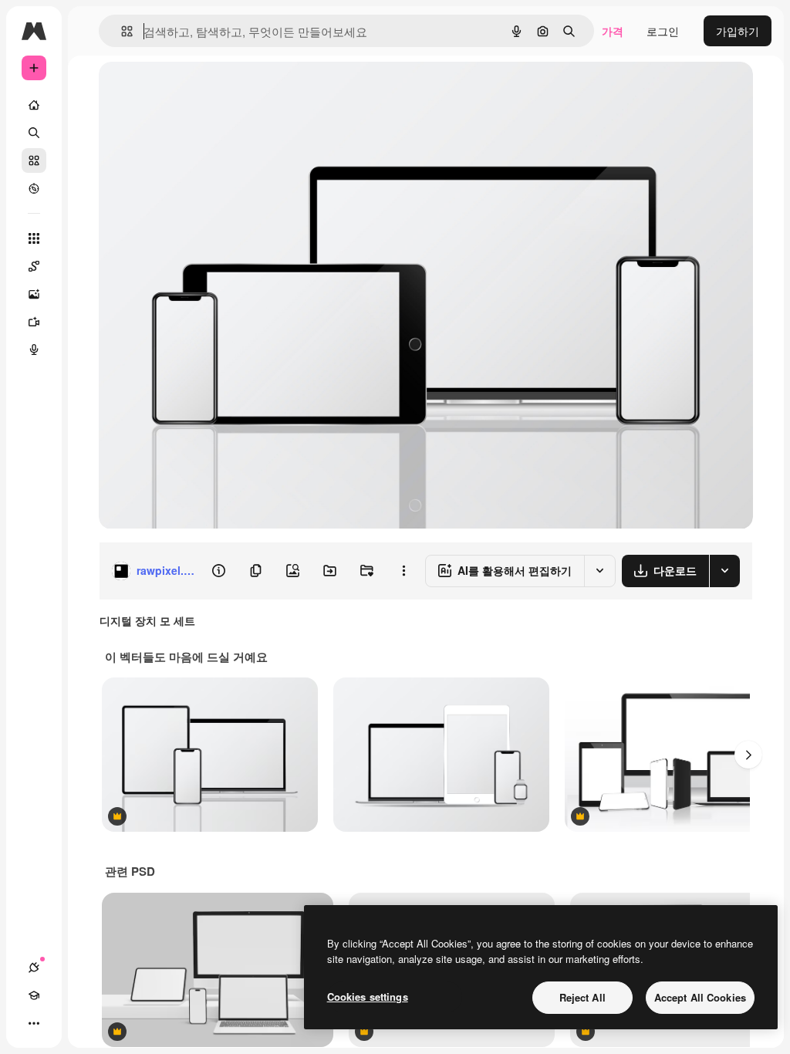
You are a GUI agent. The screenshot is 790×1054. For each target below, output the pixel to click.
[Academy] (34, 995)
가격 (612, 31)
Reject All (582, 997)
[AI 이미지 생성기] (34, 294)
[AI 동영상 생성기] (34, 321)
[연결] (34, 967)
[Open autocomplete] (121, 31)
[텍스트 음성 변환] (34, 349)
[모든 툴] (34, 238)
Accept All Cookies (700, 997)
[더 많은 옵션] (403, 571)
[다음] (748, 754)
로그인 (663, 31)
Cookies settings (367, 996)
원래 (187, 91)
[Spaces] (34, 266)
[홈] (34, 105)
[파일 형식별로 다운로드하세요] (724, 571)
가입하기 (737, 31)
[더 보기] (34, 1023)
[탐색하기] (34, 188)
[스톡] (34, 160)
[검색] (34, 132)
